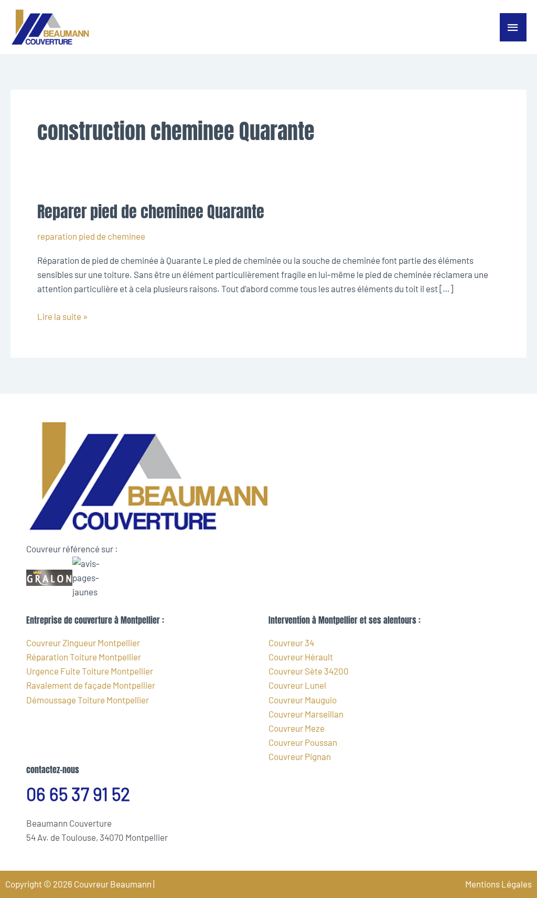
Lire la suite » (62, 315)
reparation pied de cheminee (91, 236)
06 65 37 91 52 (78, 794)
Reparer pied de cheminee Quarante (150, 211)
